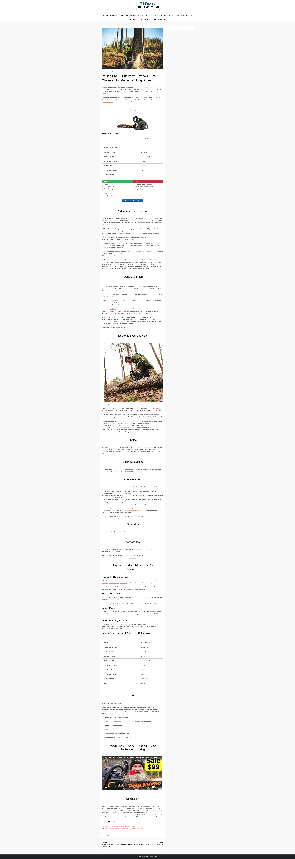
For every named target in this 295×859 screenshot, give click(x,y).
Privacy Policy (159, 19)
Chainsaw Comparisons (134, 15)
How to (132, 19)
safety (111, 427)
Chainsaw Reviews (152, 15)
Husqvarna (157, 408)
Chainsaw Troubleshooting (113, 15)
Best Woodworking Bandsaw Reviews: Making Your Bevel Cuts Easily (124, 828)
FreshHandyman (147, 6)
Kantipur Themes (153, 856)
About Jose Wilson (145, 19)
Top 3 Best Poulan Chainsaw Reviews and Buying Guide (120, 826)
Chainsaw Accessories (184, 15)
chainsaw (113, 309)
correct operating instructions (130, 510)
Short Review (132, 110)
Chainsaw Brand (167, 15)
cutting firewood (119, 225)
